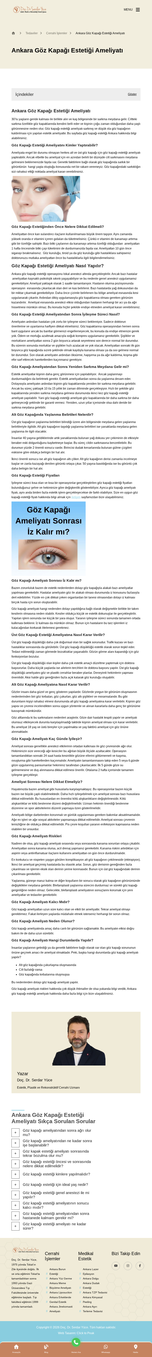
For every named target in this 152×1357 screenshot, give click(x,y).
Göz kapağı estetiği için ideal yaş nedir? (55, 1185)
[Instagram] (128, 1266)
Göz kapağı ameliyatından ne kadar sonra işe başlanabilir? (57, 1143)
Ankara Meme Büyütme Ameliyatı (60, 1285)
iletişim (76, 497)
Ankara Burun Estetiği (57, 1271)
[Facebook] (140, 1266)
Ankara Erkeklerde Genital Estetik (60, 1299)
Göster (132, 94)
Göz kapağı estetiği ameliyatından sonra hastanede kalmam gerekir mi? (56, 1216)
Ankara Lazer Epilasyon (91, 1271)
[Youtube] (116, 1266)
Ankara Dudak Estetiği (91, 1285)
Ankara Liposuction (60, 1292)
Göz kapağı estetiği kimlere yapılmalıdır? (56, 1174)
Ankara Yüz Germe (60, 1278)
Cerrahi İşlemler (56, 33)
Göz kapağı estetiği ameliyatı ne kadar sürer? (54, 1226)
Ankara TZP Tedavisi (95, 1292)
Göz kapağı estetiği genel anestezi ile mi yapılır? (56, 1195)
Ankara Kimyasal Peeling (93, 1299)
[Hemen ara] (76, 1343)
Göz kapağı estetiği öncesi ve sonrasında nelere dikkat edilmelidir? (57, 1164)
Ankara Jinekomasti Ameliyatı (60, 1309)
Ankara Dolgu (91, 1278)
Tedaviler (32, 33)
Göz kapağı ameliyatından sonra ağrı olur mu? (57, 1132)
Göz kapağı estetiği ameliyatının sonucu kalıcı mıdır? (56, 1205)
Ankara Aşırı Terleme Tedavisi (93, 1309)
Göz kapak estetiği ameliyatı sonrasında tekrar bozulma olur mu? (56, 1153)
